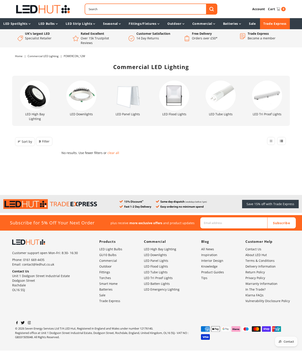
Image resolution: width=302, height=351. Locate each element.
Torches (105, 278)
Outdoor (174, 23)
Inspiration (209, 255)
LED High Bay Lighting (160, 249)
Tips (204, 278)
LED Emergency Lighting (162, 289)
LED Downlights (155, 255)
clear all (113, 153)
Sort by (27, 141)
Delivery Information (260, 266)
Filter (46, 141)
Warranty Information (261, 284)
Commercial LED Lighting (43, 56)
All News (207, 249)
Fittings (104, 272)
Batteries (230, 23)
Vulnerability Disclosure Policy (267, 301)
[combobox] (151, 9)
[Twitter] (23, 323)
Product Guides (212, 272)
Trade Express (275, 23)
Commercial (202, 23)
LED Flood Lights (156, 266)
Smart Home (108, 284)
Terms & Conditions (260, 260)
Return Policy (255, 272)
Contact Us (253, 249)
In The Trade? (255, 289)
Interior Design (212, 260)
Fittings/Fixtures (143, 23)
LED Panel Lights (156, 260)
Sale (252, 23)
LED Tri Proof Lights (158, 278)
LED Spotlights (15, 23)
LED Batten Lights (157, 284)
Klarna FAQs (254, 295)
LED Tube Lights (156, 272)
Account (258, 9)
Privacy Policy (255, 278)
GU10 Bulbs (108, 255)
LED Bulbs (46, 23)
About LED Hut (256, 255)
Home (19, 56)
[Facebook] (17, 323)
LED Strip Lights (79, 23)
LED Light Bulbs (110, 249)
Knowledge (209, 266)
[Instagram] (29, 323)
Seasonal (110, 23)
